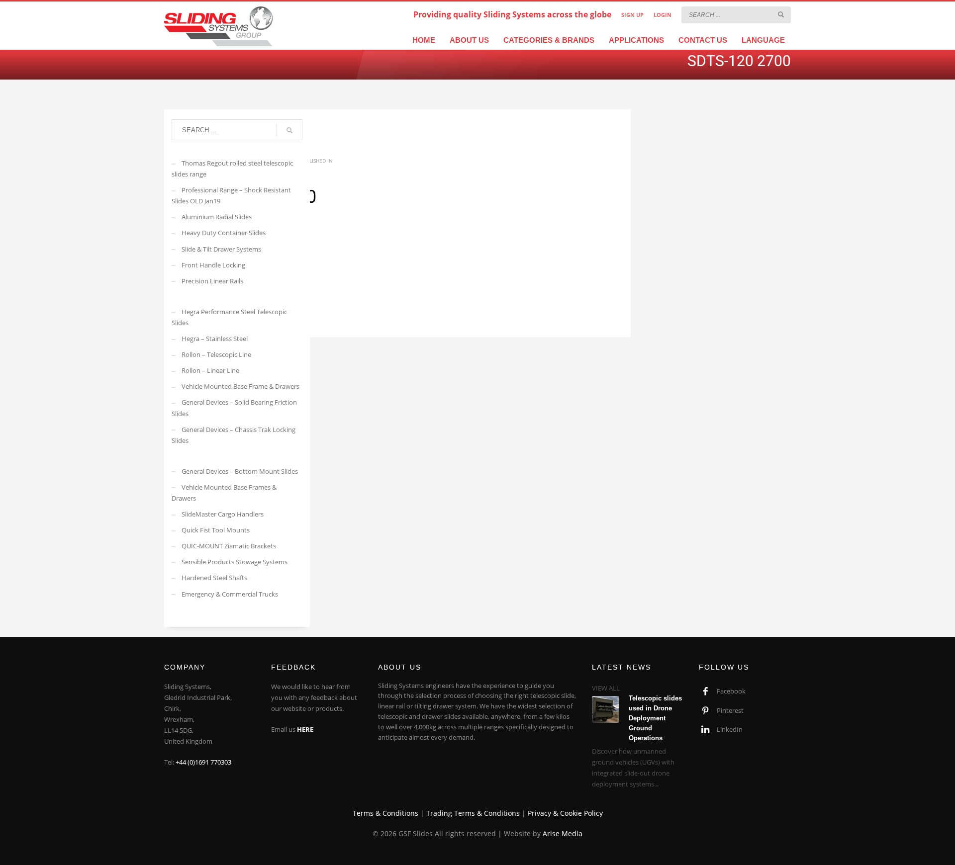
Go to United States (482, 146)
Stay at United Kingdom (480, 163)
